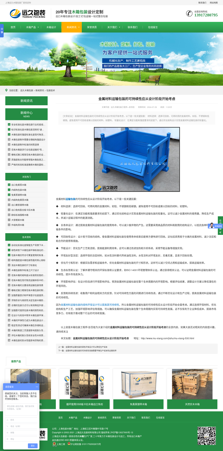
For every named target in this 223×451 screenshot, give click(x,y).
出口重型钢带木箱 (18, 204)
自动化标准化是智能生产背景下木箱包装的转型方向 (27, 245)
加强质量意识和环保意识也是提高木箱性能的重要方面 (26, 295)
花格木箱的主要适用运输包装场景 (26, 285)
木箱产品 (31, 27)
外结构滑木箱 (16, 224)
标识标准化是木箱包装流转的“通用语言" (27, 129)
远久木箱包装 (26, 90)
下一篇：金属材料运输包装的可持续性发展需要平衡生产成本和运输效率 (87, 350)
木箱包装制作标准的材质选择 (24, 144)
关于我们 (112, 27)
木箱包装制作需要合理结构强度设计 (27, 139)
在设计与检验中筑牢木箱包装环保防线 (26, 315)
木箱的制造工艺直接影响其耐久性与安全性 (26, 330)
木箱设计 (51, 27)
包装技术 (50, 90)
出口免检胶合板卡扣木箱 (22, 209)
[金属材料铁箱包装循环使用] (137, 191)
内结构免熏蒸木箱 (18, 199)
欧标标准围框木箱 (18, 214)
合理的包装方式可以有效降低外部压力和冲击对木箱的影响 (26, 305)
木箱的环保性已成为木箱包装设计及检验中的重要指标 (26, 320)
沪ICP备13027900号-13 (121, 432)
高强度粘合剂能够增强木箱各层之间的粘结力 (27, 159)
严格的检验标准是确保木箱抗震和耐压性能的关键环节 (27, 164)
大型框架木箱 (16, 219)
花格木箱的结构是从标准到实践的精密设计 (27, 275)
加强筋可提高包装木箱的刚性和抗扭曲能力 (26, 310)
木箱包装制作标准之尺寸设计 (24, 270)
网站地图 (214, 2)
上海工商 (61, 444)
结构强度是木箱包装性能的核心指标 (27, 260)
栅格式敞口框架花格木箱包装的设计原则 (27, 154)
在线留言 (153, 27)
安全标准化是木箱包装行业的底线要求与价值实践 (27, 124)
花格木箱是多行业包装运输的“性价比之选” (27, 149)
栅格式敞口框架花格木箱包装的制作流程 (27, 290)
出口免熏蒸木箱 (17, 184)
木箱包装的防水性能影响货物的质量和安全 (26, 340)
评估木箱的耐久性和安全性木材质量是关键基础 (26, 335)
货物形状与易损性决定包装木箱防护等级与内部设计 (26, 300)
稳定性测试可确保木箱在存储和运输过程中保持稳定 (26, 325)
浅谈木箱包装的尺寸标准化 (23, 265)
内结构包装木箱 (17, 189)
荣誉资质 (92, 27)
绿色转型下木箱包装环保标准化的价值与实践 (27, 250)
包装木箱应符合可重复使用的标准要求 (27, 255)
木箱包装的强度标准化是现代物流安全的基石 (27, 134)
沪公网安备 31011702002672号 (86, 444)
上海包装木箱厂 (25, 13)
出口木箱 (135, 436)
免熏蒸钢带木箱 (17, 194)
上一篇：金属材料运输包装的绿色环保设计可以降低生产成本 (82, 347)
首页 (13, 27)
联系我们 (202, 2)
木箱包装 (110, 436)
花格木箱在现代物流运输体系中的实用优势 (27, 280)
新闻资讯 (71, 27)
